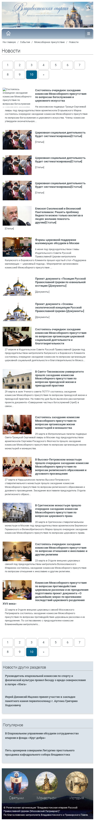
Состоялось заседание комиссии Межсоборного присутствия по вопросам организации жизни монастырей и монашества (57, 422)
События (25, 42)
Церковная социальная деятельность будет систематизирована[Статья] (60, 134)
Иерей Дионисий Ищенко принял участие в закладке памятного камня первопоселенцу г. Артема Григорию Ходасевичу (41, 701)
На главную (9, 42)
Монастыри (46, 798)
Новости (73, 42)
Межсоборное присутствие (49, 42)
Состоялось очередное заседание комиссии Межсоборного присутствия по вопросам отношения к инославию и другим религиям (61, 549)
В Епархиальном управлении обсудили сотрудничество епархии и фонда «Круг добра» (42, 735)
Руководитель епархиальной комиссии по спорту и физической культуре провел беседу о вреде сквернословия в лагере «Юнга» (45, 680)
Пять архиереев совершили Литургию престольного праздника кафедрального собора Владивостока (39, 752)
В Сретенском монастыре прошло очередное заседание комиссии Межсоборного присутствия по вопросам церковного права (58, 511)
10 (31, 74)
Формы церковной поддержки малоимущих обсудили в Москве (57, 241)
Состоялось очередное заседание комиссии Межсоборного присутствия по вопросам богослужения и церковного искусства (60, 95)
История (77, 798)
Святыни (16, 798)
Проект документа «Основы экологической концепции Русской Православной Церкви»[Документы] (59, 307)
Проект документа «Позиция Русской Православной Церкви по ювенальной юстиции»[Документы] (60, 282)
